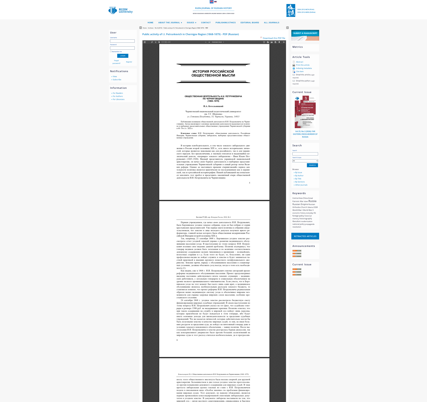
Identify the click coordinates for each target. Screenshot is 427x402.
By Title (298, 178)
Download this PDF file (274, 38)
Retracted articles (305, 236)
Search (294, 150)
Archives (150, 28)
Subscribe (117, 79)
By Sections (300, 182)
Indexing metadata (304, 68)
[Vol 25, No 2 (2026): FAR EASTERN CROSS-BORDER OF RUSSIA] (305, 127)
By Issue (298, 172)
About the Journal (169, 23)
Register (129, 62)
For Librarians (119, 99)
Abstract (299, 62)
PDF (206, 28)
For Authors (118, 96)
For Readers (118, 93)
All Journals (271, 23)
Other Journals (301, 185)
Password (113, 45)
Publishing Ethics (226, 23)
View (115, 76)
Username (113, 38)
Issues (190, 23)
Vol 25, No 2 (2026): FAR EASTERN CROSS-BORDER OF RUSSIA (305, 134)
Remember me (117, 52)
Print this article (302, 65)
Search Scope (296, 157)
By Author (299, 175)
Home (150, 23)
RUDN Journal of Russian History (213, 10)
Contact (206, 23)
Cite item (300, 71)
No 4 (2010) (158, 28)
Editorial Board (250, 23)
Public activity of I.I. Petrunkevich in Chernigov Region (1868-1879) (184, 28)
